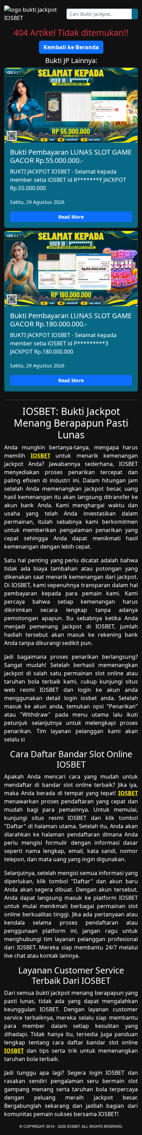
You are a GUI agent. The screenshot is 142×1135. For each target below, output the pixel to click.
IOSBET (40, 455)
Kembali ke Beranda (71, 47)
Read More (71, 217)
